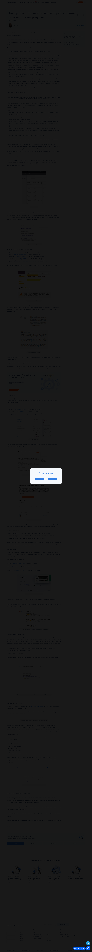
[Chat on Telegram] (88, 943)
